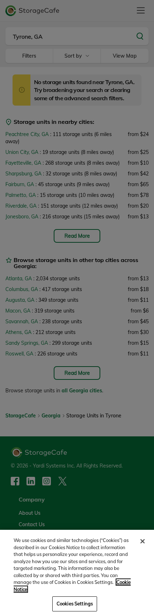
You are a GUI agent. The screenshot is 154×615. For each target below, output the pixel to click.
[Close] (142, 541)
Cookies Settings (75, 603)
